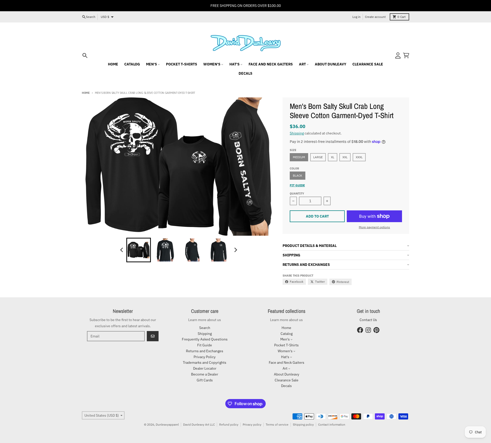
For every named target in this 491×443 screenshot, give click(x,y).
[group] (138, 250)
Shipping (297, 133)
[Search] (85, 55)
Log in (356, 17)
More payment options (374, 227)
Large (318, 157)
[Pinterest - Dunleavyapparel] (376, 330)
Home (86, 93)
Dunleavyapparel (167, 424)
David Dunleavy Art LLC (199, 424)
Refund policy (228, 424)
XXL (345, 157)
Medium (299, 157)
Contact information (331, 424)
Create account (375, 17)
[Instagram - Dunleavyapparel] (368, 330)
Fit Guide (297, 185)
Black (297, 175)
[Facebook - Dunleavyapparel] (360, 330)
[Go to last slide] (121, 250)
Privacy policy (252, 424)
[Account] (398, 55)
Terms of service (277, 424)
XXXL (359, 157)
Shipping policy (303, 424)
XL (332, 157)
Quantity (297, 193)
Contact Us (368, 319)
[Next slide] (235, 250)
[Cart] (406, 55)
